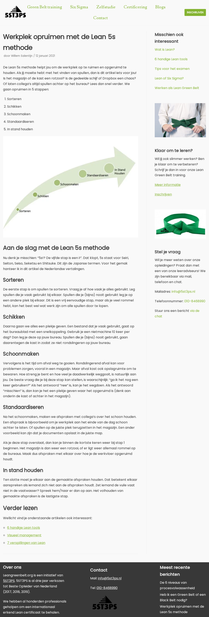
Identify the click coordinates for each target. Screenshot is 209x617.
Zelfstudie (106, 7)
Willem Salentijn (21, 56)
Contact (100, 18)
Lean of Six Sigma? (169, 78)
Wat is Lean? (165, 49)
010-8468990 (194, 301)
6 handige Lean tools (23, 527)
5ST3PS (9, 580)
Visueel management (24, 535)
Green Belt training (44, 7)
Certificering (135, 7)
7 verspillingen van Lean (26, 542)
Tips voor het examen (172, 68)
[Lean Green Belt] (15, 12)
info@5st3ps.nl (183, 291)
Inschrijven (195, 12)
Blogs (160, 7)
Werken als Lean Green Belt (177, 88)
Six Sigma (79, 7)
